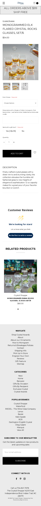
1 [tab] (15, 309)
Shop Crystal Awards (21, 335)
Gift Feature (20, 361)
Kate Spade (21, 417)
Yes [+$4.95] (11, 131)
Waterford (20, 406)
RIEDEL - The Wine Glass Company (20, 409)
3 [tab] (20, 309)
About (20, 337)
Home (20, 378)
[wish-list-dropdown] (34, 152)
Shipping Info (20, 351)
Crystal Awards (20, 392)
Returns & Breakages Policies (20, 345)
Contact (20, 348)
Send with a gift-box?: (13, 127)
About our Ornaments (20, 340)
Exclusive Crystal (20, 389)
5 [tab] (25, 309)
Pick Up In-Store (20, 353)
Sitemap (20, 364)
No (23, 131)
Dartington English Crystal (20, 422)
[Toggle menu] (3, 3)
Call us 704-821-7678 (20, 488)
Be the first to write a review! (20, 235)
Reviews (20, 359)
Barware (20, 381)
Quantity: (6, 137)
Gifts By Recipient (20, 386)
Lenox (20, 412)
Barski (20, 414)
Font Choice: (10, 97)
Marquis (20, 427)
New (20, 376)
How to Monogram (20, 343)
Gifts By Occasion (20, 384)
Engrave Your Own (20, 356)
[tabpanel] (20, 283)
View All (20, 430)
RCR (20, 419)
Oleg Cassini (20, 425)
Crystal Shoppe (20, 404)
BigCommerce (24, 500)
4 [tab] (23, 309)
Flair (32, 498)
